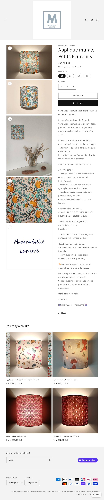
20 (70, 76)
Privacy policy (68, 491)
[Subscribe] (49, 460)
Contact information (54, 491)
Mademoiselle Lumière (24, 491)
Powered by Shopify (38, 491)
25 (79, 76)
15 (62, 76)
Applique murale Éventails (16, 436)
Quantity (61, 82)
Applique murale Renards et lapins (65, 380)
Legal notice (82, 494)
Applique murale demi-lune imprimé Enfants (23, 380)
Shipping (61, 67)
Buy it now (78, 103)
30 (88, 76)
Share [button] (63, 313)
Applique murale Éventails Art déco (66, 436)
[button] (5, 20)
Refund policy (80, 491)
